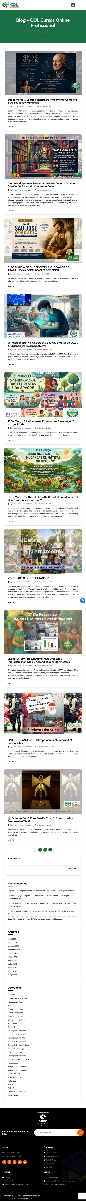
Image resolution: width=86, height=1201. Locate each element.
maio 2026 (12, 939)
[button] (73, 5)
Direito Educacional (16, 1013)
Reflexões (12, 1081)
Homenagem (13, 1063)
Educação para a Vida (16, 1038)
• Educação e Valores (16, 1002)
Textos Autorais (14, 1095)
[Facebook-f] (4, 1162)
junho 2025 (12, 964)
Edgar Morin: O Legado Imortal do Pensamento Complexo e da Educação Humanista (42, 101)
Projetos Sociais (14, 1077)
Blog (10, 1005)
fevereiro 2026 (13, 946)
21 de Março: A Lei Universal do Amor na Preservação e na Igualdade (41, 423)
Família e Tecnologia (16, 1049)
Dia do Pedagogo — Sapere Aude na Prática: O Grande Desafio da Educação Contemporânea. (41, 185)
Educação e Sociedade (17, 1031)
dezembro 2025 (14, 950)
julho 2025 (12, 960)
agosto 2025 (13, 957)
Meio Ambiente (14, 1074)
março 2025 (12, 975)
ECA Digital (12, 1023)
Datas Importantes (15, 1009)
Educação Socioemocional (18, 1045)
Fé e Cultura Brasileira (17, 1052)
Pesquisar (14, 858)
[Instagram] (9, 1162)
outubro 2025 (13, 953)
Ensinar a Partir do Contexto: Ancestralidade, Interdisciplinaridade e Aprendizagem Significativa (39, 660)
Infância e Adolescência (17, 1067)
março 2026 (12, 942)
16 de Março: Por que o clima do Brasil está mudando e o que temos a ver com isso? (43, 498)
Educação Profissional (17, 1041)
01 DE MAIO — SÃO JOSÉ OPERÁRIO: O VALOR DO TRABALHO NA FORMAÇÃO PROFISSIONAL (39, 269)
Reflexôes (12, 1084)
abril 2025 (12, 971)
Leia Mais (11, 127)
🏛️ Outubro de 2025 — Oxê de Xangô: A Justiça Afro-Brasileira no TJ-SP (41, 820)
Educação (12, 1027)
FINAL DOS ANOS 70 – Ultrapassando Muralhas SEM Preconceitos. (40, 741)
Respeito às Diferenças (17, 1092)
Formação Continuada (17, 1056)
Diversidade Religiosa (16, 1020)
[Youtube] (15, 1162)
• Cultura (11, 995)
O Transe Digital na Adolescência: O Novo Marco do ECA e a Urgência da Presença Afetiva (43, 344)
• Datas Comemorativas (17, 998)
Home (43, 32)
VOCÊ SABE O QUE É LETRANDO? (28, 578)
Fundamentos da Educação (19, 1059)
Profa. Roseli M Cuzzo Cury (22, 106)
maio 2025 (12, 968)
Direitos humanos (15, 1016)
